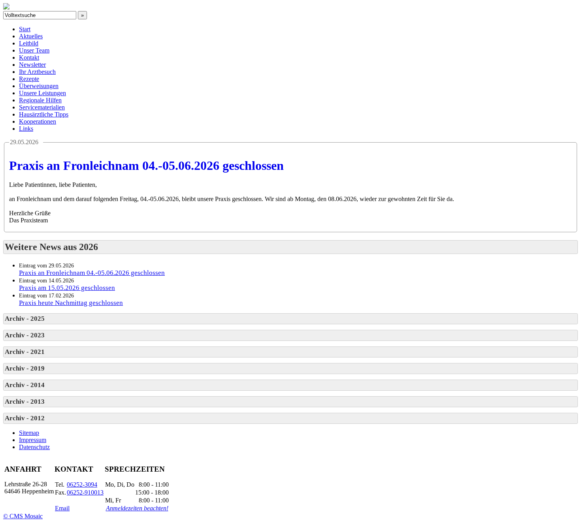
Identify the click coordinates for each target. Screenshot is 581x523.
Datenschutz (34, 447)
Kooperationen (37, 121)
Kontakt (29, 57)
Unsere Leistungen (42, 93)
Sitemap (29, 432)
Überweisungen (38, 86)
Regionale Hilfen (40, 100)
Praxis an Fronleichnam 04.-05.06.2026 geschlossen (146, 165)
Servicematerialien (42, 107)
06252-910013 (85, 492)
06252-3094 (82, 484)
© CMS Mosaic (23, 516)
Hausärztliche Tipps (43, 114)
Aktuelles (31, 36)
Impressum (32, 439)
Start (24, 29)
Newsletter (32, 64)
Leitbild (28, 43)
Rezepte (29, 78)
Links (26, 128)
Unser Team (34, 50)
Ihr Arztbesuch (37, 71)
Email (62, 508)
